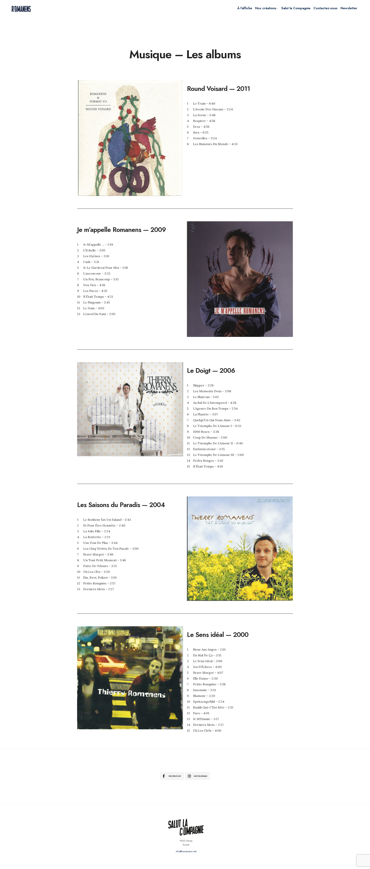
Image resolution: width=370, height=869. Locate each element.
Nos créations (265, 8)
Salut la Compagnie (295, 8)
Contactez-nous (325, 8)
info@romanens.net (186, 851)
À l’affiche (244, 8)
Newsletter (349, 8)
